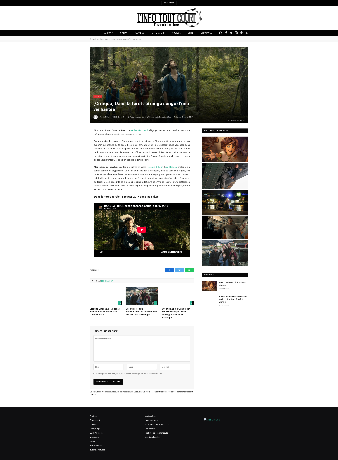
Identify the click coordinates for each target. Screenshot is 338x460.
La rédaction (150, 416)
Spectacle (206, 33)
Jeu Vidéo (139, 33)
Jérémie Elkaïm (155, 167)
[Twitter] (80, 144)
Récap (92, 441)
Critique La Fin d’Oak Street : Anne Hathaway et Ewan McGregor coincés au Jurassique (176, 313)
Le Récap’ (108, 33)
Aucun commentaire (138, 117)
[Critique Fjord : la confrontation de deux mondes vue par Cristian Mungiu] (142, 296)
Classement (95, 420)
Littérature (158, 33)
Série (190, 33)
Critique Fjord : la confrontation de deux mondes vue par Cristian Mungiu (142, 312)
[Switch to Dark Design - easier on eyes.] (247, 33)
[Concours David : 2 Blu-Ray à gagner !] (209, 286)
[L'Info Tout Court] (169, 18)
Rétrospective (96, 446)
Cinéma (123, 33)
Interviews (94, 437)
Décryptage (95, 429)
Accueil (93, 39)
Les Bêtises (171, 167)
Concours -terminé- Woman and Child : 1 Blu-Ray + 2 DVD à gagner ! (233, 299)
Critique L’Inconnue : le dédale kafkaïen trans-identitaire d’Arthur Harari (105, 312)
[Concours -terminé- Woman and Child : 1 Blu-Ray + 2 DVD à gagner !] (209, 300)
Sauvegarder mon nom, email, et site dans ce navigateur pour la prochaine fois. (129, 374)
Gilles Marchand (139, 130)
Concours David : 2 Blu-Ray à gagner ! (232, 283)
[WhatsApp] (80, 150)
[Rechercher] (221, 33)
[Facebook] (80, 137)
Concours (209, 275)
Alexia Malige (105, 117)
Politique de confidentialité (156, 433)
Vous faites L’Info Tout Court (157, 424)
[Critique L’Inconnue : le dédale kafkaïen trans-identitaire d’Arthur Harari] (106, 296)
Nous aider (169, 3)
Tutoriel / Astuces (97, 450)
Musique (176, 33)
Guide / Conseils (96, 433)
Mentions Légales (152, 437)
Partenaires (150, 429)
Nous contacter (151, 420)
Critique (93, 424)
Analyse (93, 416)
